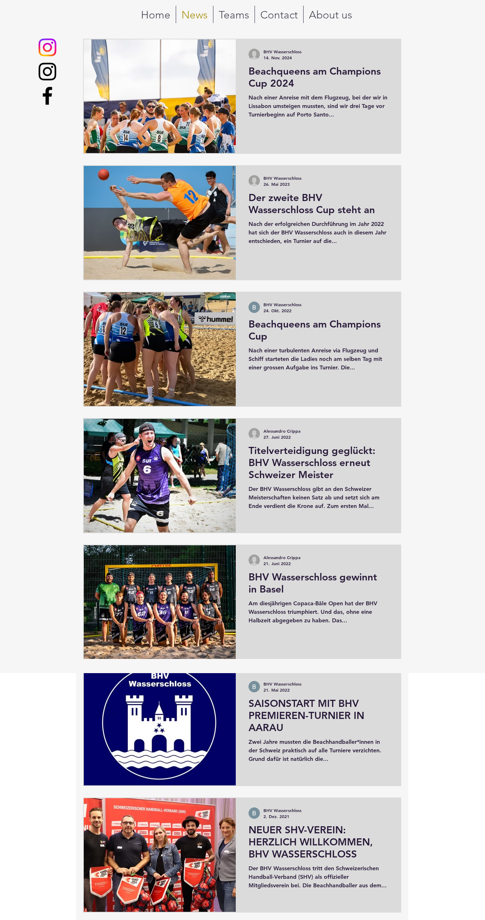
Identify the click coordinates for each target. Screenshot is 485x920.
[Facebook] (47, 96)
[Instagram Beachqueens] (47, 47)
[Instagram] (47, 71)
